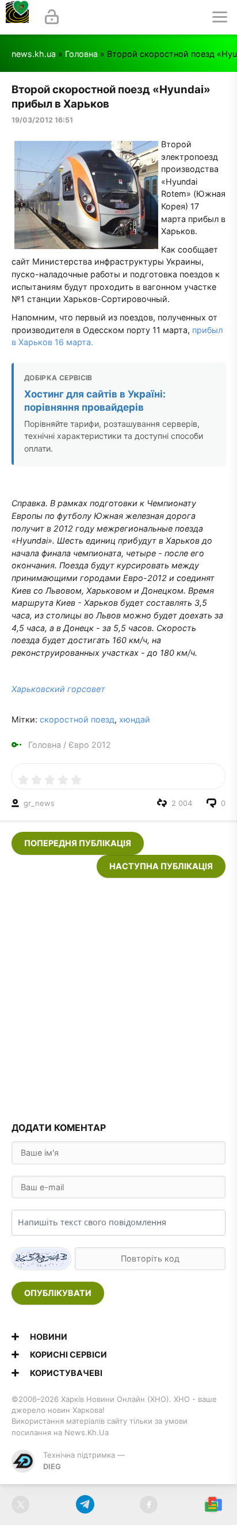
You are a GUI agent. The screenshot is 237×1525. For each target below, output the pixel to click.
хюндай (134, 719)
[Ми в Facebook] (149, 1504)
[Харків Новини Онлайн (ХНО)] (17, 17)
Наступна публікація (161, 866)
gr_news (39, 803)
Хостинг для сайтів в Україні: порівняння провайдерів (95, 400)
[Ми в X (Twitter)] (20, 1504)
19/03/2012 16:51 (42, 120)
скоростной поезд (77, 719)
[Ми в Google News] (213, 1504)
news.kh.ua (34, 54)
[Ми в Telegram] (85, 1504)
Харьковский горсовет (58, 689)
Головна (81, 54)
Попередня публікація (77, 843)
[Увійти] (52, 17)
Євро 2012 (89, 745)
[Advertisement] (118, 996)
